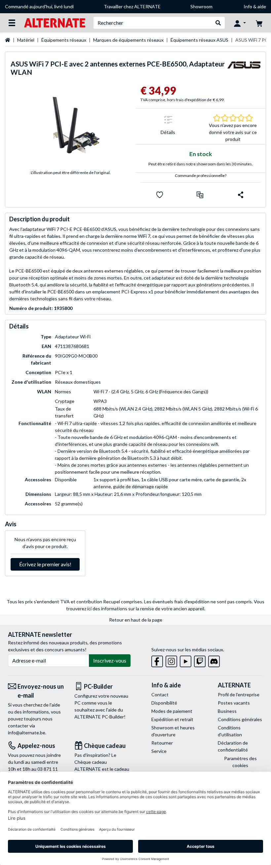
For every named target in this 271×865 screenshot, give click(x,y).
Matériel (25, 40)
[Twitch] (200, 660)
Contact (160, 694)
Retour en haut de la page (135, 620)
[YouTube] (185, 660)
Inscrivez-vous (109, 660)
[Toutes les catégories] (12, 23)
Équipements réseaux (63, 40)
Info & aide (255, 6)
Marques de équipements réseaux (128, 40)
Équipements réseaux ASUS (199, 40)
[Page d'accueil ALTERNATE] (54, 22)
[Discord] (214, 660)
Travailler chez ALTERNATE (132, 6)
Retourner (162, 743)
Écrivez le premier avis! (45, 564)
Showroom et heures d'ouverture (173, 731)
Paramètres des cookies (240, 762)
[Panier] (259, 22)
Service (159, 751)
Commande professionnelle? (200, 175)
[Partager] (240, 195)
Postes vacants (234, 703)
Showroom (201, 6)
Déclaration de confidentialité (233, 746)
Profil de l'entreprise (238, 694)
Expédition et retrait (172, 719)
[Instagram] (171, 660)
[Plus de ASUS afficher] (243, 69)
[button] (200, 195)
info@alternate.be (26, 732)
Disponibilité (164, 703)
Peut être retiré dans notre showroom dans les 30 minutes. (200, 163)
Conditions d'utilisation (230, 731)
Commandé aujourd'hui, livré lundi (39, 6)
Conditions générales (240, 719)
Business (227, 711)
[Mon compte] (240, 22)
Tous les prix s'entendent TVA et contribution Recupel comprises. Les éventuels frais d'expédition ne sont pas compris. (130, 601)
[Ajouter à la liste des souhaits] (160, 195)
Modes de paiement (171, 711)
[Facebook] (157, 660)
